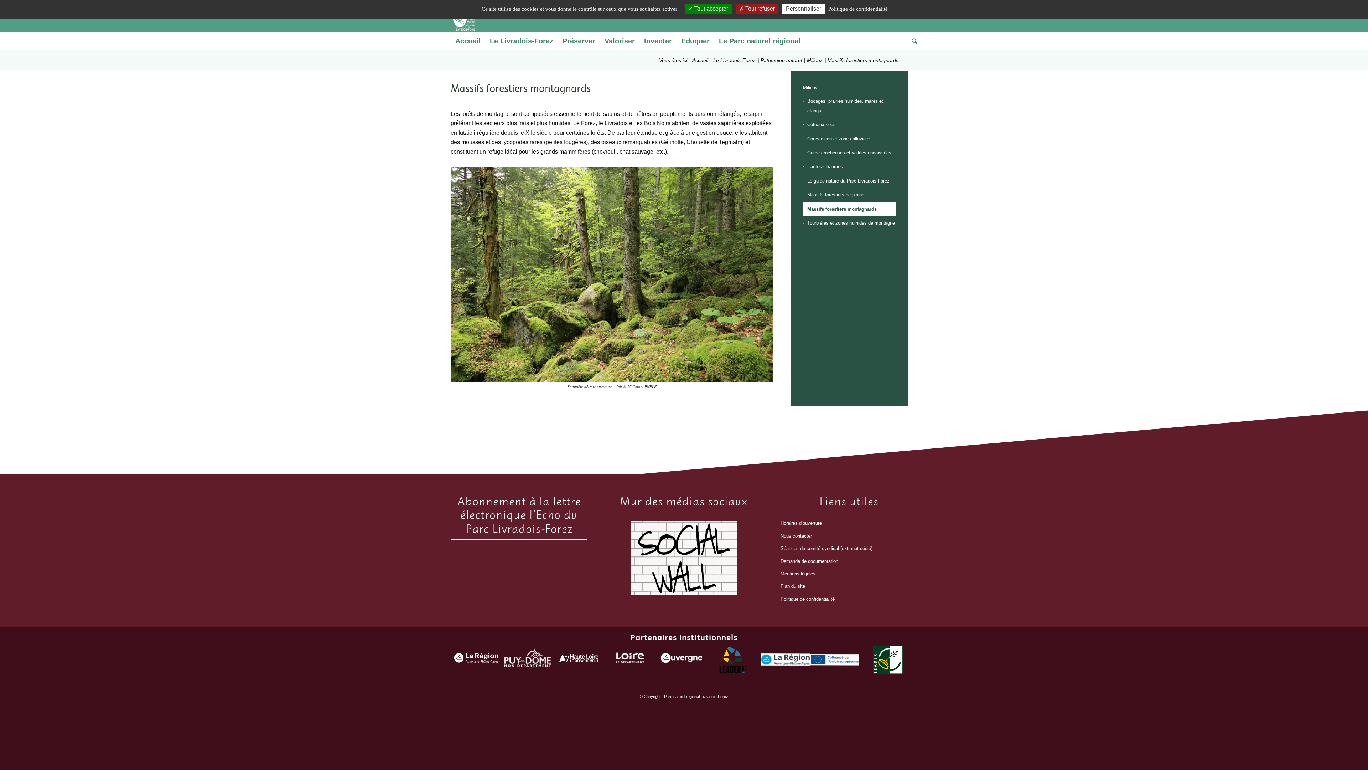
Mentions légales (798, 573)
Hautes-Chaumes (825, 166)
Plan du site (793, 586)
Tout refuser (759, 9)
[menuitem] (468, 41)
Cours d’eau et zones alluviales (839, 139)
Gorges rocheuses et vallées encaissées (849, 152)
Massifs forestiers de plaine (835, 194)
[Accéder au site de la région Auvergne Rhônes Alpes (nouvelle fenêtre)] (476, 659)
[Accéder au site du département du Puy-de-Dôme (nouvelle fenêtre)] (527, 659)
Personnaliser (803, 9)
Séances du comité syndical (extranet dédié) (826, 548)
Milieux (810, 88)
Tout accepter (710, 9)
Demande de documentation (809, 561)
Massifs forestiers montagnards (842, 209)
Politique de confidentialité (808, 599)
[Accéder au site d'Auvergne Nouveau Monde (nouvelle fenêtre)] (681, 659)
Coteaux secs (821, 124)
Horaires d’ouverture (801, 523)
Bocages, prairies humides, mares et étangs (845, 105)
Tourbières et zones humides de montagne (851, 223)
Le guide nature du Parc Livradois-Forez (848, 181)
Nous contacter (796, 536)
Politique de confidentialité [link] (858, 9)
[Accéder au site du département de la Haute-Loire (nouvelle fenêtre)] (578, 659)
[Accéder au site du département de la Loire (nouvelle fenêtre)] (630, 660)
